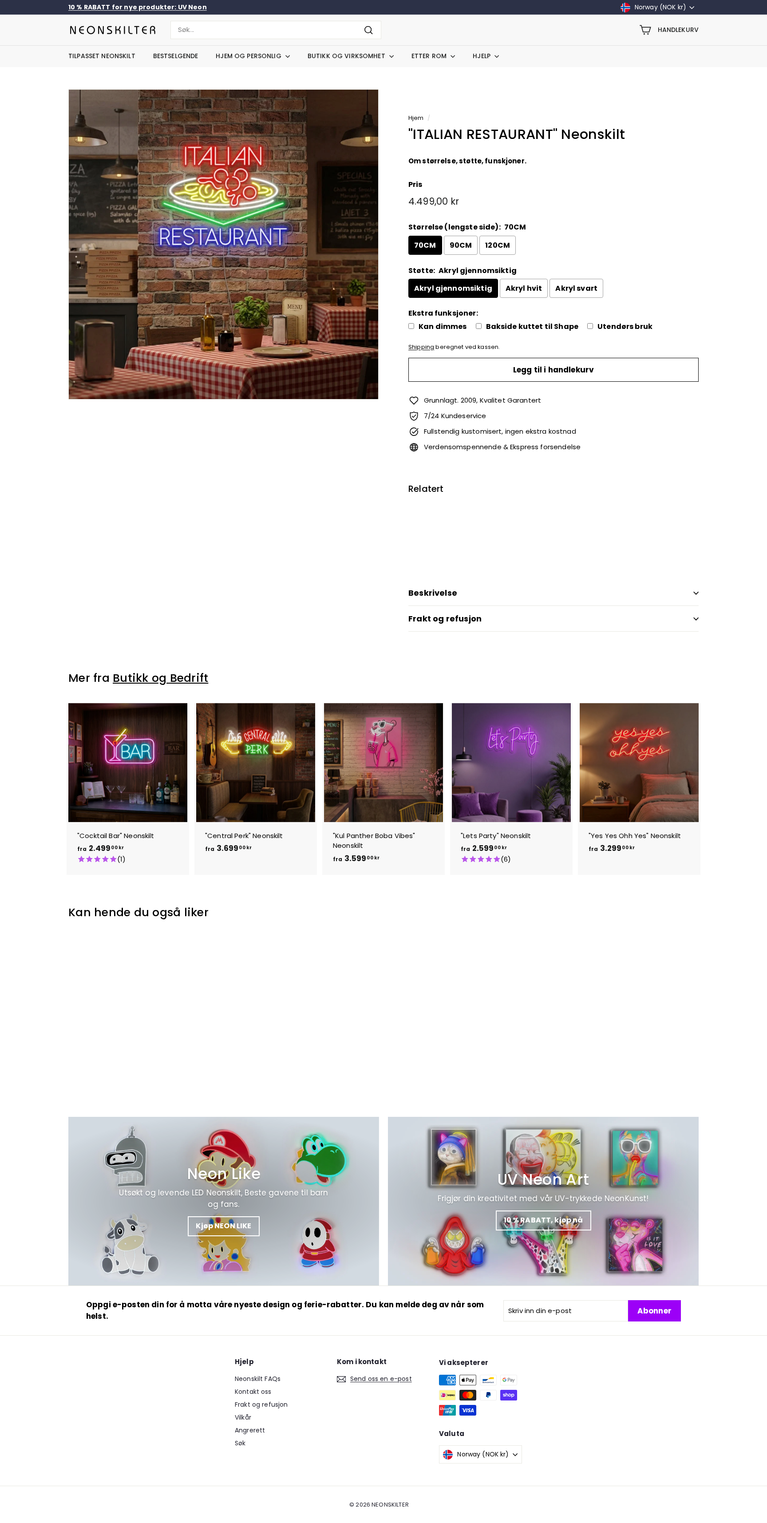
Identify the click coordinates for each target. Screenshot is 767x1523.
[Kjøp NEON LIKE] (223, 1201)
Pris (415, 184)
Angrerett (250, 1430)
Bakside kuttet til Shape (532, 327)
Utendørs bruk (624, 327)
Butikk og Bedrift (160, 678)
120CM (497, 245)
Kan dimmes (443, 327)
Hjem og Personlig (249, 55)
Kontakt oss (253, 1391)
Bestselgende (175, 55)
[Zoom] (223, 244)
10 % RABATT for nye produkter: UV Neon (137, 7)
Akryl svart (576, 288)
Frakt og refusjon (445, 618)
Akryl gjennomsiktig (453, 288)
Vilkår (243, 1417)
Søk (240, 1443)
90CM (461, 245)
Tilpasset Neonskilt (101, 55)
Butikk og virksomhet (347, 55)
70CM (425, 245)
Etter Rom (429, 55)
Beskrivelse (432, 592)
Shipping (421, 347)
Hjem (416, 118)
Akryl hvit (524, 288)
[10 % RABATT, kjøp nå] (543, 1201)
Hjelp (482, 55)
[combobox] (275, 30)
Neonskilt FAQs (258, 1378)
